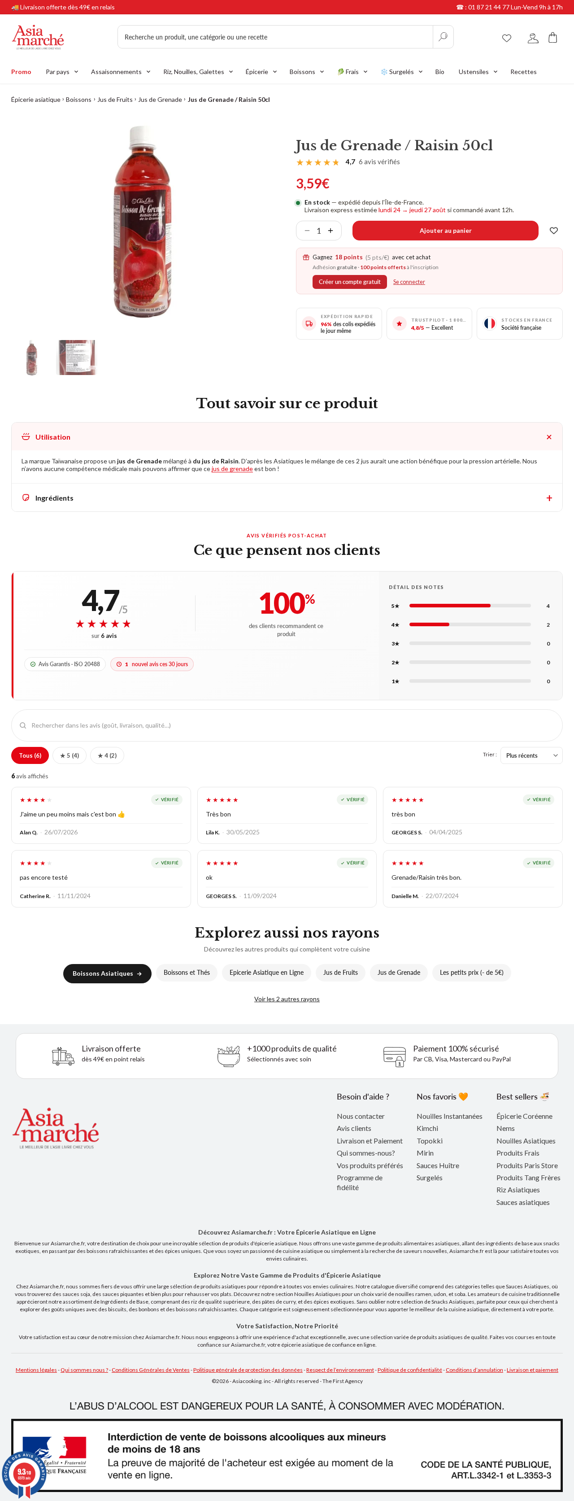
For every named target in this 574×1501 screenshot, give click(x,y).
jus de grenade (232, 468)
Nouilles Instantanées (450, 1116)
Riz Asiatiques (518, 1189)
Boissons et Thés (187, 972)
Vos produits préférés (370, 1165)
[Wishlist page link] (506, 36)
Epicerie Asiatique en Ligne (267, 972)
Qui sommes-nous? (366, 1152)
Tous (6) (30, 755)
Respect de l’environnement (340, 1369)
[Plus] (334, 230)
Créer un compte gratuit (350, 282)
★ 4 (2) (107, 755)
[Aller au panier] (553, 37)
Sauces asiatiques (523, 1202)
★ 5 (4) (69, 755)
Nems (505, 1128)
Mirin (425, 1152)
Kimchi (427, 1128)
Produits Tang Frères (528, 1177)
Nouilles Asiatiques (526, 1140)
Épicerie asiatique (36, 99)
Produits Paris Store (527, 1165)
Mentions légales (36, 1369)
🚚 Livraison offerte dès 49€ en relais (63, 7)
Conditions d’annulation (474, 1369)
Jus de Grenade (160, 99)
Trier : (490, 754)
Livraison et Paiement (370, 1140)
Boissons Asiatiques (103, 973)
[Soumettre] (443, 37)
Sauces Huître (438, 1165)
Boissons (78, 99)
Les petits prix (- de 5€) (472, 972)
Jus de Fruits (115, 99)
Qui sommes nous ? (84, 1369)
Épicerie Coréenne (524, 1116)
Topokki (430, 1140)
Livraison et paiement (532, 1369)
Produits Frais (517, 1152)
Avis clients (354, 1128)
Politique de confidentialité (410, 1369)
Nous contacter (361, 1116)
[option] (142, 221)
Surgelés (430, 1177)
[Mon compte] (533, 37)
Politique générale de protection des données (248, 1369)
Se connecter (409, 282)
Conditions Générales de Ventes (151, 1369)
